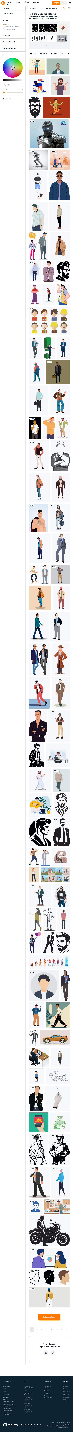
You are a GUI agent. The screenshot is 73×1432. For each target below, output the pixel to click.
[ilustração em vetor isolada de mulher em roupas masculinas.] (61, 548)
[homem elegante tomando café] (59, 726)
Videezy (5, 1391)
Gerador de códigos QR (6, 1413)
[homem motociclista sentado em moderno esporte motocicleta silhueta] (49, 1230)
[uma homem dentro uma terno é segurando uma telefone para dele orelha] (45, 857)
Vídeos (26, 2)
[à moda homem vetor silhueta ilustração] (48, 942)
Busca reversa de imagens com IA (8, 1405)
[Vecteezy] (3, 3)
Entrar (64, 3)
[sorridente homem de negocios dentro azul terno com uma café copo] (63, 348)
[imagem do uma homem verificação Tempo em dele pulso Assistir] (39, 1182)
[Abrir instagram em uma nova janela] (25, 1424)
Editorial (36, 2)
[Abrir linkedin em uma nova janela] (28, 1424)
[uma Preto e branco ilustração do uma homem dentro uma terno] (61, 832)
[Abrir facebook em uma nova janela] (22, 1424)
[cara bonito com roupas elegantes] (61, 895)
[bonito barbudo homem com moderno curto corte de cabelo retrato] (63, 942)
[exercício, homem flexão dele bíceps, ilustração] (34, 857)
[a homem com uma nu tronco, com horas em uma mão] (38, 518)
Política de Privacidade (63, 1426)
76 (61, 1329)
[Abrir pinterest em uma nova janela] (31, 1424)
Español (65, 1389)
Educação (6, 1397)
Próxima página (49, 1317)
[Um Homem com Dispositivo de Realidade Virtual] (37, 66)
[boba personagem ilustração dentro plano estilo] (63, 294)
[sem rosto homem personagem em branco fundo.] (60, 455)
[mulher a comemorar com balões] (35, 942)
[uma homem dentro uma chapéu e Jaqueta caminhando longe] (37, 372)
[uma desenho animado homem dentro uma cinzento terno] (44, 574)
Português (66, 1391)
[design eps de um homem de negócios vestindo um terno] (33, 1038)
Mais (8, 4)
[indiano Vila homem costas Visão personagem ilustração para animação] (63, 919)
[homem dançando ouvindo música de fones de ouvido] (34, 574)
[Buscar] (64, 8)
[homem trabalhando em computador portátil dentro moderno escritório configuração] (58, 755)
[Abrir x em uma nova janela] (37, 1424)
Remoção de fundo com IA (7, 1409)
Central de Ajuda (47, 1387)
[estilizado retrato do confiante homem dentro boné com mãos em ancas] (59, 1149)
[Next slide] (67, 53)
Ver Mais (62, 39)
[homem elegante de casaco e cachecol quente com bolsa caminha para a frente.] (58, 372)
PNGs (45, 53)
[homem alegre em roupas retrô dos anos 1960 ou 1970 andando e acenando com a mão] (60, 400)
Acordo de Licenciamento (28, 1387)
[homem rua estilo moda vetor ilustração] (61, 780)
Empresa (6, 1394)
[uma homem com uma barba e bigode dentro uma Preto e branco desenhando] (62, 805)
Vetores (9, 2)
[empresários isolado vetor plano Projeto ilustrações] (60, 574)
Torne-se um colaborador (48, 1396)
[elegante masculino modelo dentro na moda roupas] (60, 246)
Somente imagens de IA (12, 27)
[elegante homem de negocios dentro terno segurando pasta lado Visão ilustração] (36, 755)
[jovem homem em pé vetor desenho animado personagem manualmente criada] (40, 598)
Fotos (18, 2)
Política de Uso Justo (62, 1427)
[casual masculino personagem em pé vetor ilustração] (61, 598)
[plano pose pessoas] (35, 919)
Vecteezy (6, 1389)
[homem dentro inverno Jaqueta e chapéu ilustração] (39, 487)
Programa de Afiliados (28, 1394)
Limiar (5, 89)
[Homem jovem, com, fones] (34, 874)
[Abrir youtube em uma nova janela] (40, 1424)
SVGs (34, 53)
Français (66, 1397)
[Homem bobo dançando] (56, 107)
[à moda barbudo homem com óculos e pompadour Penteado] (63, 271)
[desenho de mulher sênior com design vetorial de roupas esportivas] (60, 1182)
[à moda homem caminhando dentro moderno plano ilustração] (58, 1015)
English (65, 1386)
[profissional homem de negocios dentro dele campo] (65, 985)
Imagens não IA (10, 29)
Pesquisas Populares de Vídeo (28, 1411)
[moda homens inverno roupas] (39, 659)
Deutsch (66, 1394)
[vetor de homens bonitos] (35, 428)
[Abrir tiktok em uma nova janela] (34, 1424)
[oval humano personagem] (36, 1076)
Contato (46, 1390)
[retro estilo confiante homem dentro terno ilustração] (38, 1149)
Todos (7, 24)
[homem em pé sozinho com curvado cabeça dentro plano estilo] (43, 246)
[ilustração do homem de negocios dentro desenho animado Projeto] (48, 271)
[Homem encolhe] (60, 85)
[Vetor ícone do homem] (49, 321)
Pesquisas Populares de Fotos (28, 1405)
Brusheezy (6, 1386)
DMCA (26, 1390)
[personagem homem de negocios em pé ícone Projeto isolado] (40, 548)
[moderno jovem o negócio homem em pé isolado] (59, 216)
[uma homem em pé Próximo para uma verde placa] (49, 348)
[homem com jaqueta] (39, 455)
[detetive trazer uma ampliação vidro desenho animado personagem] (61, 659)
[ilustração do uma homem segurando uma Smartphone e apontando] (49, 919)
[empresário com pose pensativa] (36, 1098)
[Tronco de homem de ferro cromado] (49, 133)
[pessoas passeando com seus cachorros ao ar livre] (60, 160)
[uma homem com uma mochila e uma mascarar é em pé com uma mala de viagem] (60, 518)
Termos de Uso (51, 1426)
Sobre (46, 1393)
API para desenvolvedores (8, 1400)
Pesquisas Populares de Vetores (28, 1399)
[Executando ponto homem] (38, 160)
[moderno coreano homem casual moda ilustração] (60, 1057)
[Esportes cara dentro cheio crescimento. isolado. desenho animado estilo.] (61, 487)
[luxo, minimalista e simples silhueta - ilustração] (40, 832)
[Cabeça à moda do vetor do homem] (58, 66)
